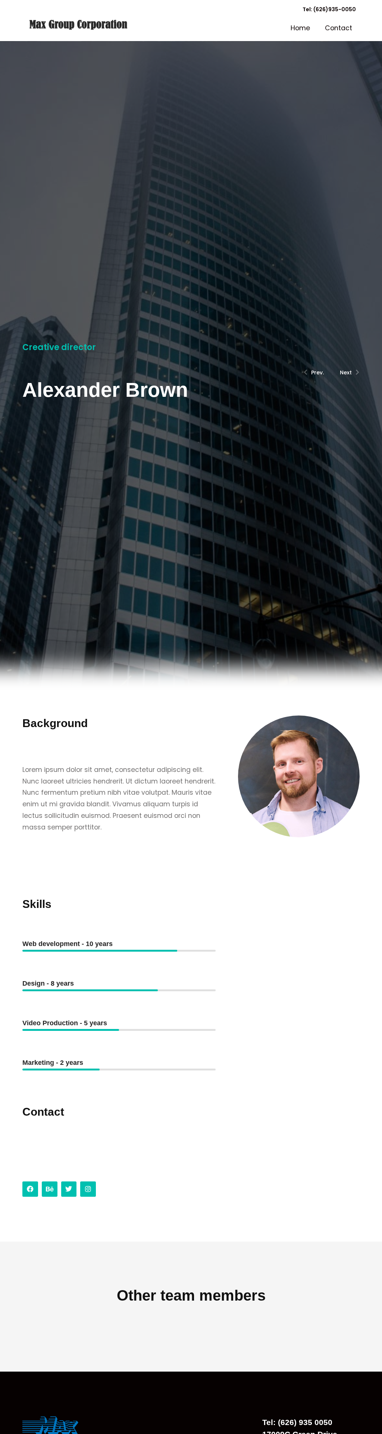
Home (300, 28)
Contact (338, 28)
